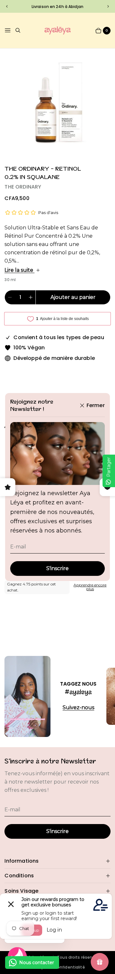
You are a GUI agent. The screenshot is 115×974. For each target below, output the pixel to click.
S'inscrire (57, 568)
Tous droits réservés (77, 957)
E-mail (18, 547)
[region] (58, 6)
